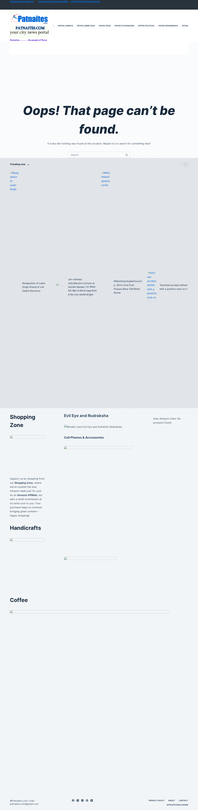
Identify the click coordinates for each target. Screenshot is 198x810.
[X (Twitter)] (78, 800)
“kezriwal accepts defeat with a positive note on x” (173, 287)
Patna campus (65, 26)
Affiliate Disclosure (177, 805)
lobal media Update (23, 1)
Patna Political (146, 26)
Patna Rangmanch (168, 26)
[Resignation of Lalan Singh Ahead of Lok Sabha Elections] (14, 287)
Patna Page (105, 26)
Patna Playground (124, 26)
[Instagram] (82, 800)
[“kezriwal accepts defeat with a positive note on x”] (151, 287)
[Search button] (126, 155)
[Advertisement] (99, 78)
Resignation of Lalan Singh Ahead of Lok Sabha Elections (33, 287)
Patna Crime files (86, 26)
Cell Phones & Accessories (84, 437)
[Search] (53, 26)
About (171, 800)
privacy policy (156, 800)
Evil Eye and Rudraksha (86, 415)
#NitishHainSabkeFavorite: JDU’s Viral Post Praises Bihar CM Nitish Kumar (128, 287)
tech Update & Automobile (53, 1)
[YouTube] (91, 800)
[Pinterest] (87, 800)
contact (183, 800)
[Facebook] (73, 800)
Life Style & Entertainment (86, 1)
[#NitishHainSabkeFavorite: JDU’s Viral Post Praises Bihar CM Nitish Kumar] (106, 287)
